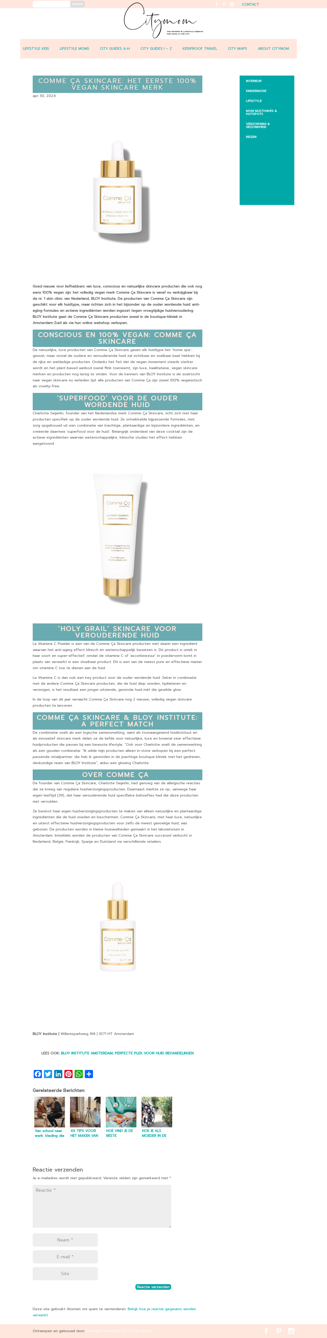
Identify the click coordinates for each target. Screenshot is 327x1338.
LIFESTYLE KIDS (36, 48)
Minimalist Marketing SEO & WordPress (119, 1331)
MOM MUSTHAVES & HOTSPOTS (261, 112)
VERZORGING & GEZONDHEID (258, 125)
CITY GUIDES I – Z (156, 48)
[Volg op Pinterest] (227, 8)
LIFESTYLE (254, 101)
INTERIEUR (254, 81)
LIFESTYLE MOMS (74, 48)
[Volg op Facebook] (220, 8)
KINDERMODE (256, 91)
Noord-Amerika (263, 188)
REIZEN (251, 137)
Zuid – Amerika (262, 198)
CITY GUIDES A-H (115, 48)
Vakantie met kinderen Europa (269, 176)
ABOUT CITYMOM (273, 48)
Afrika (255, 145)
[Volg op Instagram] (235, 8)
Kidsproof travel (200, 48)
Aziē (253, 165)
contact (250, 5)
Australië (258, 155)
